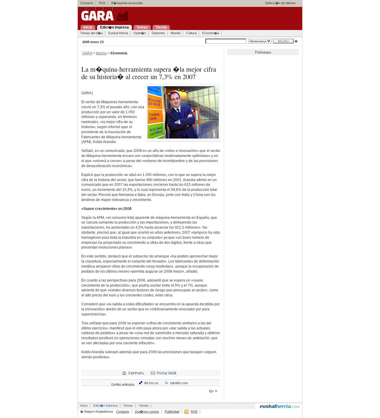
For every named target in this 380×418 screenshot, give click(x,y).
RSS (102, 3)
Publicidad (172, 411)
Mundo (175, 33)
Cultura (191, 33)
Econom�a (210, 33)
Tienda (143, 405)
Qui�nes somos (147, 411)
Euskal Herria (118, 33)
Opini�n (140, 33)
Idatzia (101, 53)
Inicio (84, 405)
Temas (128, 405)
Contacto (86, 3)
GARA (87, 53)
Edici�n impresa (105, 405)
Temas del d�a (91, 33)
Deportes (158, 33)
